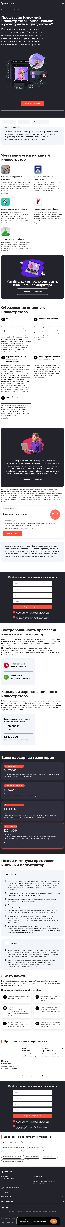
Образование (8, 122)
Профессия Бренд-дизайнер (12, 1156)
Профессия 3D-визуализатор (34, 1152)
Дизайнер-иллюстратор (15, 514)
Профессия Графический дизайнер (14, 1147)
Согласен (19, 612)
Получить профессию (32, 103)
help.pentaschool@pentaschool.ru (44, 1181)
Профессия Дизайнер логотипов (13, 1161)
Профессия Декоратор (31, 1156)
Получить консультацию (33, 607)
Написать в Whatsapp (11, 1187)
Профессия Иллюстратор (37, 1147)
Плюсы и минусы (40, 122)
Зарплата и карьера (11, 127)
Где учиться (24, 122)
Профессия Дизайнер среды (31, 1143)
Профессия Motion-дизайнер (12, 1152)
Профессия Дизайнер (49, 1156)
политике (42, 1221)
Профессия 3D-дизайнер (10, 1143)
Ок (54, 1221)
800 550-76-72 (37, 1176)
